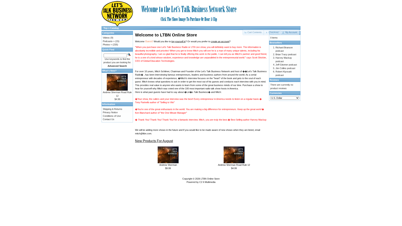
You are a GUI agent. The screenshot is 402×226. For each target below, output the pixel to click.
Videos (106, 37)
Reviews (274, 80)
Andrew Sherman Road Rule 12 (234, 165)
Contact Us (108, 119)
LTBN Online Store (210, 178)
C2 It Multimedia (207, 182)
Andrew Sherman (168, 165)
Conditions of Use (112, 116)
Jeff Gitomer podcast (286, 64)
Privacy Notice (110, 112)
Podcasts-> (109, 41)
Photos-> (107, 44)
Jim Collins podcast (285, 68)
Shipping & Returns (112, 109)
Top (105, 28)
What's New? (109, 70)
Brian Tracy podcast (286, 54)
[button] (272, 32)
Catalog (114, 28)
